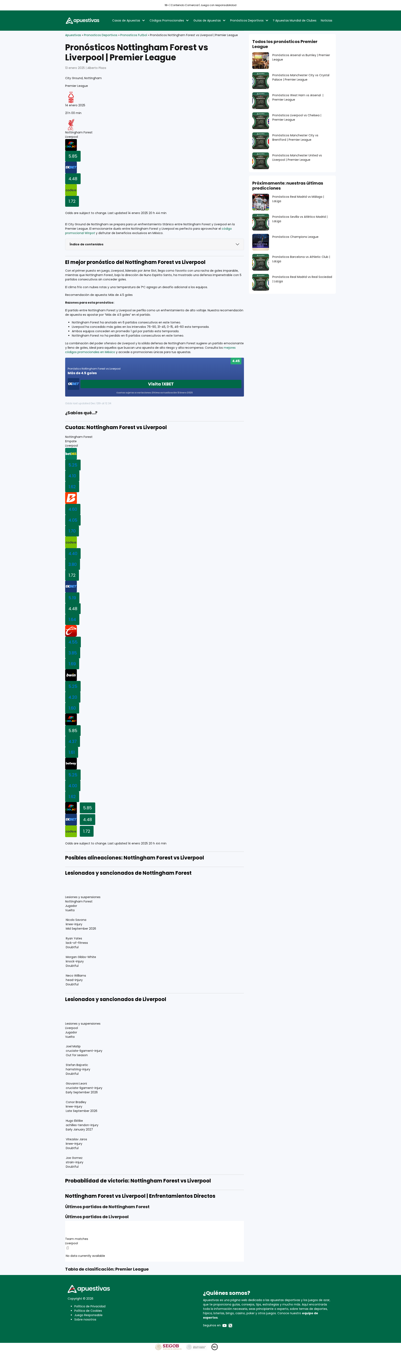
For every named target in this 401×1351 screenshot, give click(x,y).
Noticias (326, 20)
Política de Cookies (88, 1311)
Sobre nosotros (85, 1319)
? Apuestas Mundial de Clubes (294, 20)
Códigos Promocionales (167, 20)
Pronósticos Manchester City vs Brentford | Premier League (295, 137)
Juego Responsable (88, 1315)
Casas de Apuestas (126, 20)
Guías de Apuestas (207, 20)
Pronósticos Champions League (295, 237)
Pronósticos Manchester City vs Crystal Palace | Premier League (300, 77)
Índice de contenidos (86, 244)
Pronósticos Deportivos (247, 20)
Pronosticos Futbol (133, 35)
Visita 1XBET (161, 384)
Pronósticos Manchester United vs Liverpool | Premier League (297, 157)
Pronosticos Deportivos (100, 35)
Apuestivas (73, 35)
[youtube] (224, 1325)
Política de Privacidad (89, 1306)
